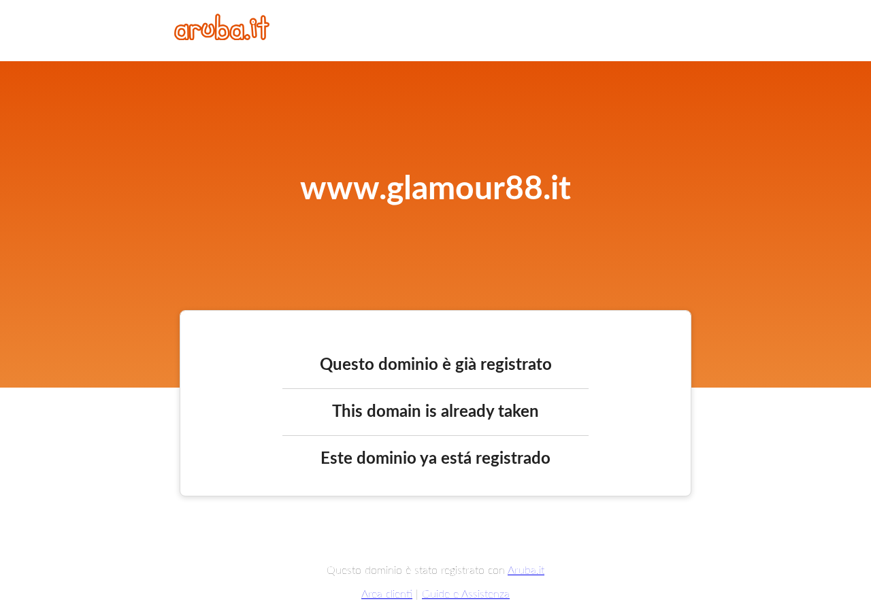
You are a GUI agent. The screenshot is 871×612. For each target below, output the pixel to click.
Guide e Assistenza (466, 594)
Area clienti (386, 594)
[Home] (221, 36)
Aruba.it (526, 570)
